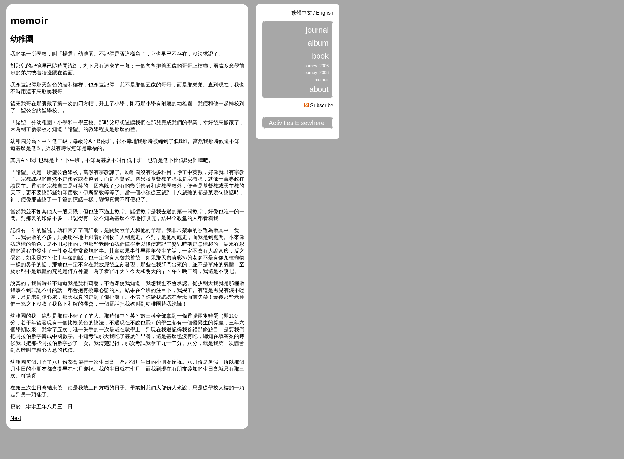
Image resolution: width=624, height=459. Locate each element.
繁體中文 (301, 13)
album (318, 42)
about (319, 89)
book (320, 55)
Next (15, 418)
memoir (322, 79)
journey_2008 (316, 72)
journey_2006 (316, 65)
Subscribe (321, 105)
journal (317, 29)
